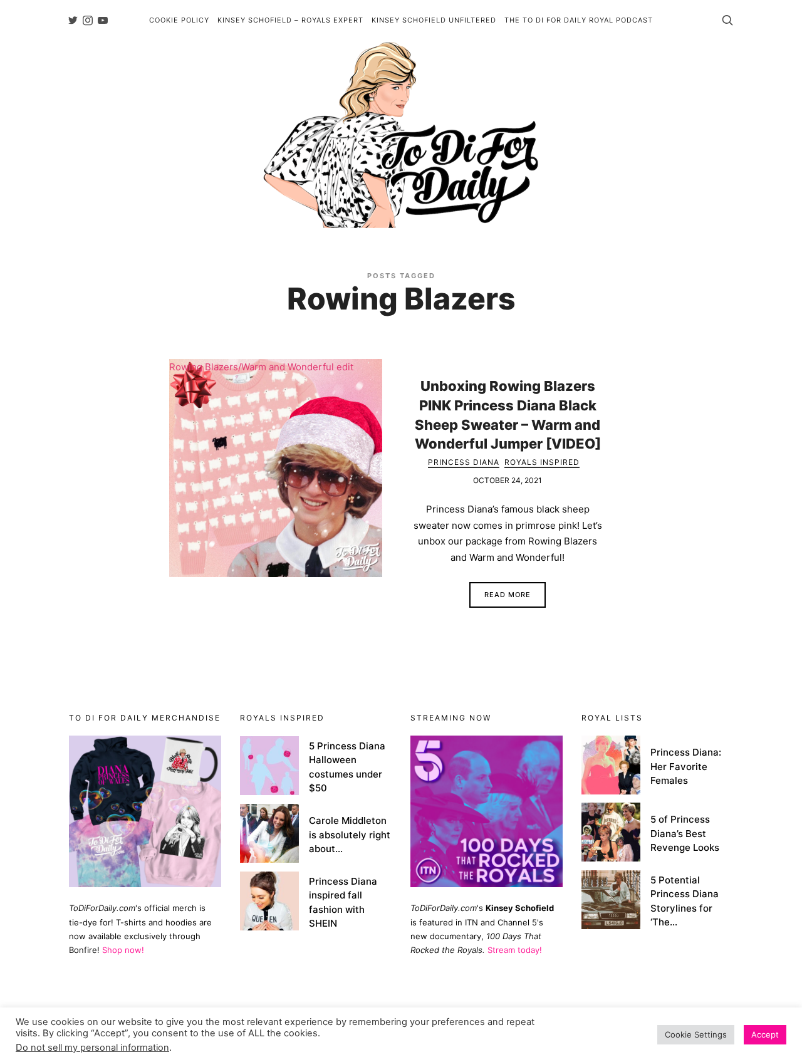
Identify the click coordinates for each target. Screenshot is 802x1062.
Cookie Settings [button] (696, 1034)
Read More (507, 594)
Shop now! (123, 950)
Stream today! (514, 950)
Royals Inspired (542, 462)
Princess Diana (463, 462)
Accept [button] (765, 1034)
